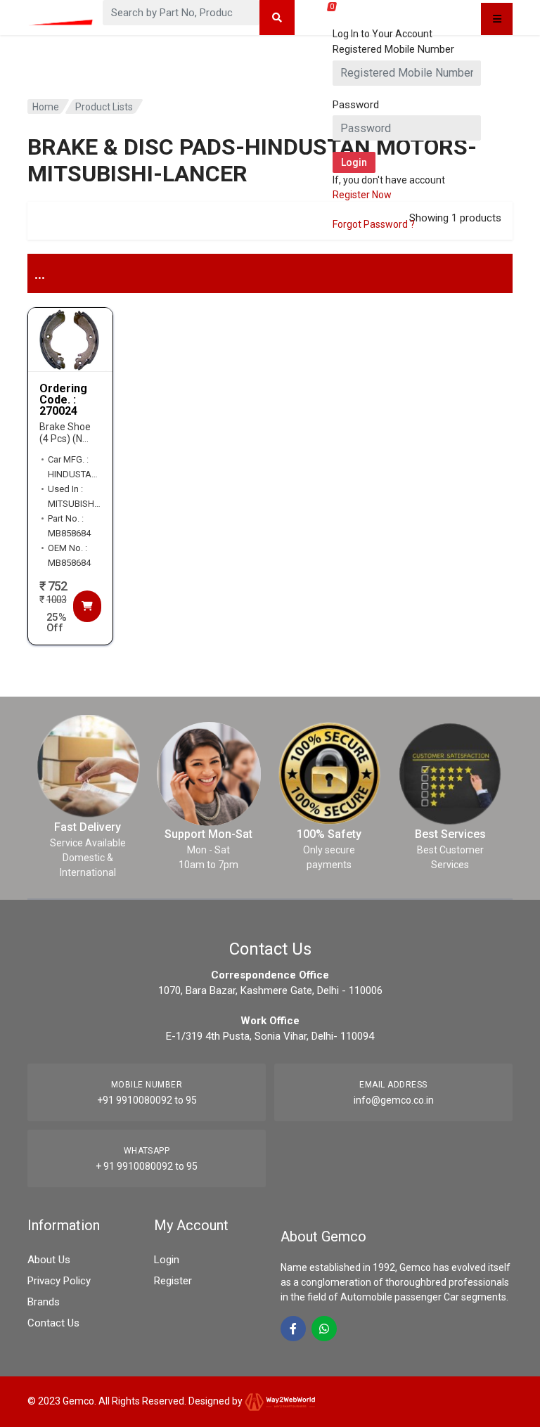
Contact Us (53, 1323)
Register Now (362, 194)
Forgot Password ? (374, 224)
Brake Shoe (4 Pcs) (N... (65, 432)
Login (166, 1259)
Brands (43, 1302)
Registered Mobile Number (393, 49)
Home (45, 106)
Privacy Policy (59, 1280)
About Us (48, 1259)
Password (356, 104)
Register (173, 1280)
